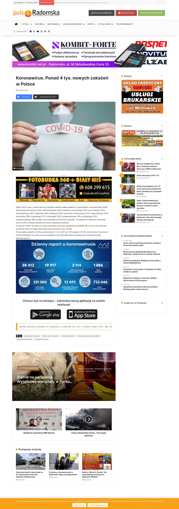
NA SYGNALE (52, 24)
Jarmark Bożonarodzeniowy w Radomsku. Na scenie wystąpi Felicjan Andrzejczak (149, 217)
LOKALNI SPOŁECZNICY (73, 24)
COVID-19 (82, 226)
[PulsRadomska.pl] (36, 13)
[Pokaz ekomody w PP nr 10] (128, 178)
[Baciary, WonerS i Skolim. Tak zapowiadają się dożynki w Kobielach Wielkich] (97, 461)
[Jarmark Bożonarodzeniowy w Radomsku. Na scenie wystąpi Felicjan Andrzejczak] (128, 218)
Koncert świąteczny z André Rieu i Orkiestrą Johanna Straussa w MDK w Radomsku (149, 166)
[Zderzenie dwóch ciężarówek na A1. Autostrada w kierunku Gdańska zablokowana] (30, 461)
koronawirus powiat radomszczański (88, 336)
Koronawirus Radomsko (24, 339)
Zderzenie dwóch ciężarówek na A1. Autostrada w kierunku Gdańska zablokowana (29, 474)
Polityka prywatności (97, 505)
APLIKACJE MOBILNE (102, 13)
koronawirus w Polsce (41, 339)
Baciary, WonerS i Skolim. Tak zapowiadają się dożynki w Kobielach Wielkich (94, 474)
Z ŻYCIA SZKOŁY (105, 24)
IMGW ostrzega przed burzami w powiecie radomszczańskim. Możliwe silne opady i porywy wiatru (92, 3)
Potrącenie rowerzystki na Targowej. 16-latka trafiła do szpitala (41, 379)
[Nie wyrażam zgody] (176, 503)
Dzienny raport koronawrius (50, 336)
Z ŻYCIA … (26, 24)
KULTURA (39, 24)
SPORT (90, 24)
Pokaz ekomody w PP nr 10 (148, 175)
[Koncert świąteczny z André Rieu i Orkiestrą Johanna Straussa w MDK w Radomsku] (128, 167)
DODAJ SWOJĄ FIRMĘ (152, 13)
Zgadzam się (79, 505)
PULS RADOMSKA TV (124, 24)
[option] (64, 376)
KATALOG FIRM (127, 13)
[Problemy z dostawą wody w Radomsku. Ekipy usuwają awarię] (64, 461)
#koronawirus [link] (69, 207)
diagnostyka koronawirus (32, 336)
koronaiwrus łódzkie (68, 336)
